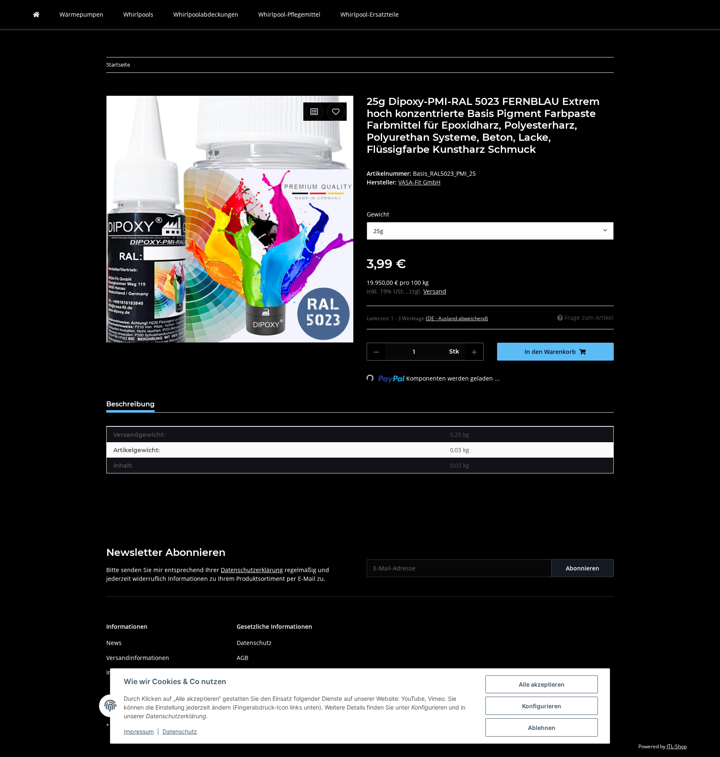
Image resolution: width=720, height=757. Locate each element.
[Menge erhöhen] (474, 351)
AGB (242, 658)
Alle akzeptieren (542, 684)
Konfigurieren (541, 706)
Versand (434, 291)
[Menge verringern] (376, 351)
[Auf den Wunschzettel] (336, 111)
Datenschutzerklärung (252, 570)
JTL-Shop (677, 746)
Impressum (139, 731)
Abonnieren (582, 568)
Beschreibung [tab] (130, 404)
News (114, 643)
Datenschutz (179, 731)
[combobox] (490, 231)
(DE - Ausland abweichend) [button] (457, 318)
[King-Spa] (36, 14)
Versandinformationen (137, 658)
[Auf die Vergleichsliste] (314, 111)
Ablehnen (541, 727)
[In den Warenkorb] (113, 91)
